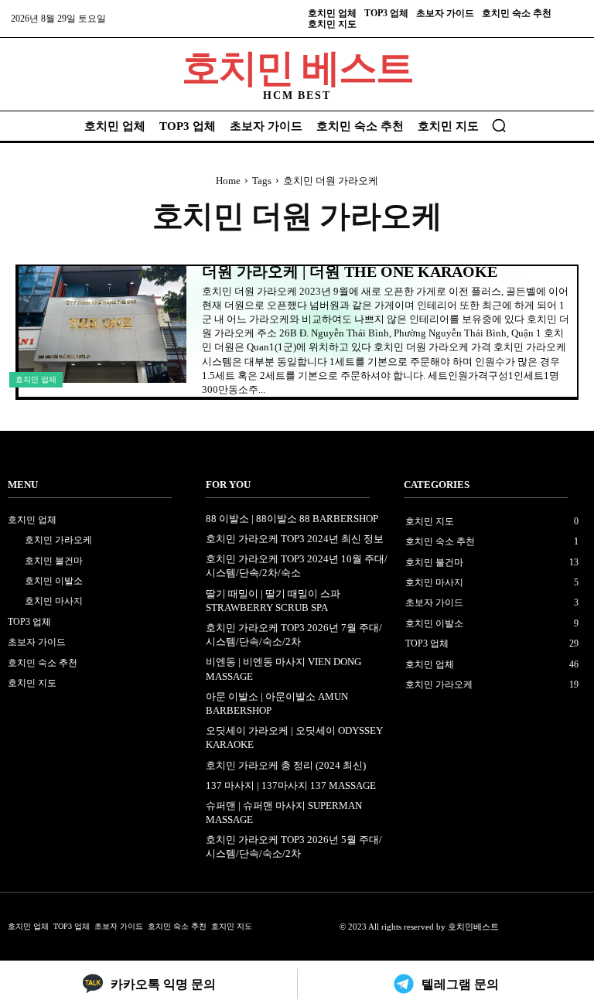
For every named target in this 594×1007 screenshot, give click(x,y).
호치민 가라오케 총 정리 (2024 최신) (286, 765)
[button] (498, 125)
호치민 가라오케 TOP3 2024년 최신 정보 (295, 538)
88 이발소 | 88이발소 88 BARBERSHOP (292, 518)
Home (228, 180)
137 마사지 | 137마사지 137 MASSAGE (291, 785)
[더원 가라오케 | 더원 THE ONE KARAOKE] (102, 325)
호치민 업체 (35, 379)
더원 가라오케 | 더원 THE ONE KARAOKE (349, 271)
